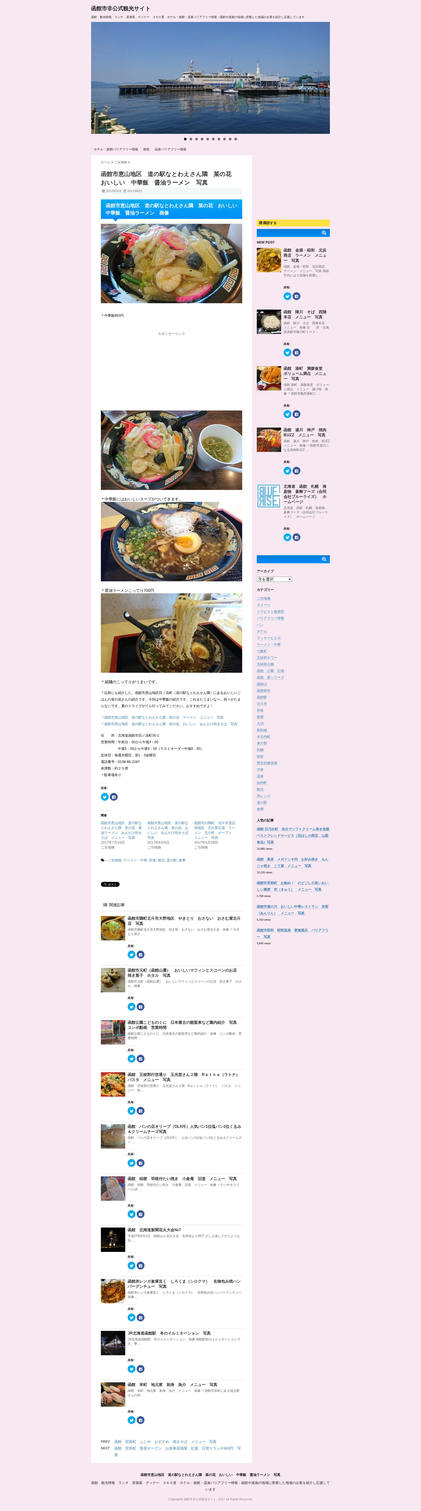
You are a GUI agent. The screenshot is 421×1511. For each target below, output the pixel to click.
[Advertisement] (171, 368)
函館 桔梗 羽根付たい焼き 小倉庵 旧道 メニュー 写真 (182, 1179)
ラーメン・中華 (135, 860)
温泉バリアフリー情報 (170, 149)
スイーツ (263, 605)
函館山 (262, 684)
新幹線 (262, 730)
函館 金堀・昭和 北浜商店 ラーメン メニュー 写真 (305, 255)
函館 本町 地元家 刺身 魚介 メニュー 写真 (172, 1385)
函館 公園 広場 (270, 671)
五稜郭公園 (265, 664)
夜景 (260, 717)
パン (260, 625)
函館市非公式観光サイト (121, 8)
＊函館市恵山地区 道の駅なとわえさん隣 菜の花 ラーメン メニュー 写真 (162, 717)
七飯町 (262, 651)
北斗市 (262, 704)
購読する (269, 223)
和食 (152, 860)
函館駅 (262, 697)
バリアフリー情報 (270, 618)
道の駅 (172, 860)
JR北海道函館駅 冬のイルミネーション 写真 (169, 1333)
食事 (182, 860)
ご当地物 (114, 860)
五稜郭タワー (267, 658)
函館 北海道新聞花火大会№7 (154, 1230)
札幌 (260, 750)
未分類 (262, 743)
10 (235, 139)
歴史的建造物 (267, 763)
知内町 (262, 783)
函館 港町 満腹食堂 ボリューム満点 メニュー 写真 (305, 373)
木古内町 (263, 737)
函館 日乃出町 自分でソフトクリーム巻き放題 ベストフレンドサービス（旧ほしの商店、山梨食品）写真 (295, 835)
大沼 (260, 723)
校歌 (146, 149)
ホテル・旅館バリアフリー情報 (116, 149)
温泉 (260, 776)
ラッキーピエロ (269, 638)
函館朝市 (263, 690)
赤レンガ (263, 796)
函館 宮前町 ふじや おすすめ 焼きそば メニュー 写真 (165, 1442)
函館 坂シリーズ (270, 677)
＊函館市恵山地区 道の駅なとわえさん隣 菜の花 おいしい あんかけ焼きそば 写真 (169, 724)
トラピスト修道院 (270, 612)
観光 (161, 860)
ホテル (262, 631)
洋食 (260, 769)
